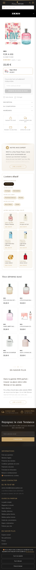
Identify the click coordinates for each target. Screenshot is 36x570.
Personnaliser (18, 566)
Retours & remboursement (9, 473)
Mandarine (16, 191)
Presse (4, 541)
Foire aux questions (7, 455)
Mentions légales (6, 458)
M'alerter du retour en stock (18, 91)
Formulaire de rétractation (9, 470)
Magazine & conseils (8, 505)
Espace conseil (6, 535)
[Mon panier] (33, 3)
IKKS (5, 51)
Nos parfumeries (6, 538)
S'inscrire (18, 439)
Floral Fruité (9, 184)
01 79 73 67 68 (8, 485)
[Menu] (4, 2)
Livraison (4, 544)
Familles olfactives (7, 511)
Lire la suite (17, 166)
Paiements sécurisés (8, 467)
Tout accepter (18, 556)
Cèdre (17, 204)
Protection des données (8, 461)
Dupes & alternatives (8, 523)
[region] (18, 411)
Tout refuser (18, 561)
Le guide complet (7, 502)
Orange (7, 191)
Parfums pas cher (7, 526)
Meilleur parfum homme (8, 517)
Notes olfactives (6, 508)
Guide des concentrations (9, 520)
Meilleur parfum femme (8, 514)
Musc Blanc (8, 204)
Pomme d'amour (10, 197)
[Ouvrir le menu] (33, 13)
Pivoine (21, 197)
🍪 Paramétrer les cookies (10, 475)
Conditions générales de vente (10, 464)
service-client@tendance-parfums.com (12, 488)
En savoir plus (30, 551)
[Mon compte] (30, 3)
